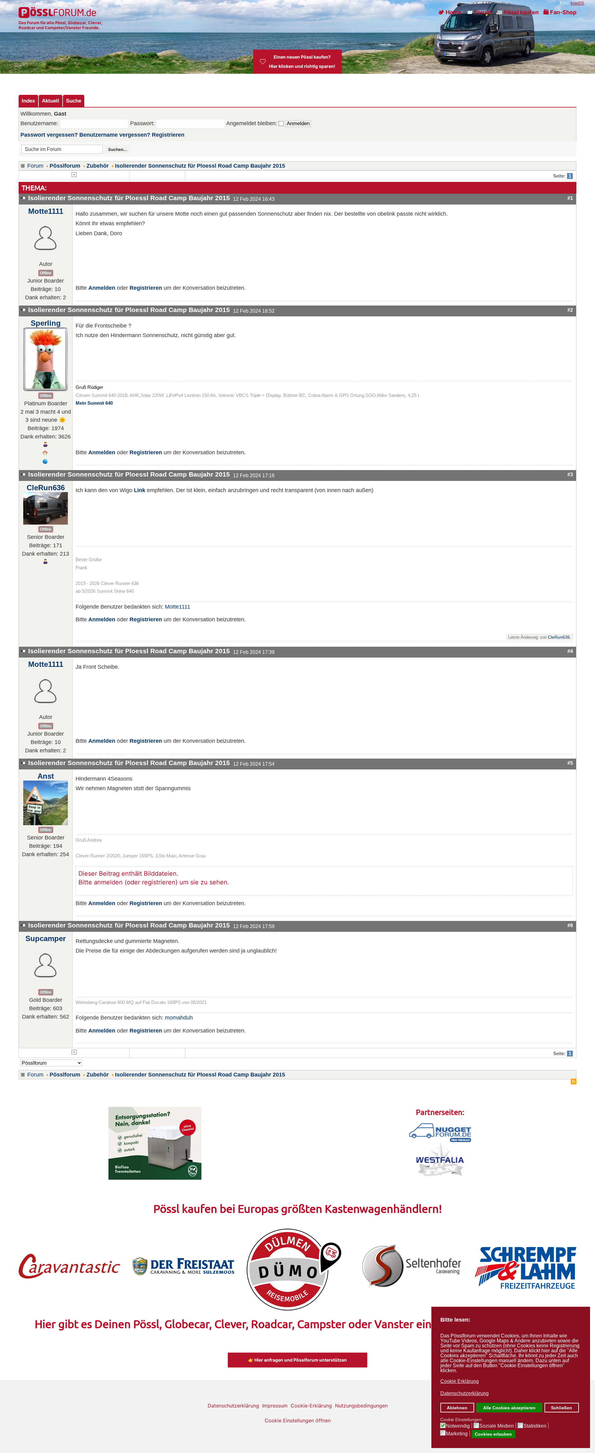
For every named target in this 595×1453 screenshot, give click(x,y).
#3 (570, 474)
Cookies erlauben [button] (493, 1434)
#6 (570, 925)
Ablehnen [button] (457, 1407)
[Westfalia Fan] (440, 1159)
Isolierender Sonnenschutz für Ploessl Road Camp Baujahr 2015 (200, 166)
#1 (570, 198)
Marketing (457, 1433)
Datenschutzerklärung (233, 1405)
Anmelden (101, 288)
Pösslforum (65, 166)
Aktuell (50, 101)
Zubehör (97, 166)
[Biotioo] (154, 1142)
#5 (570, 763)
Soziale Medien (496, 1426)
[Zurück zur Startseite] (58, 12)
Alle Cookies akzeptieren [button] (509, 1407)
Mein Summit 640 (94, 403)
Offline (45, 273)
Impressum (275, 1405)
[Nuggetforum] (440, 1132)
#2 (570, 310)
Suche (73, 101)
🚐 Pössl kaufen (517, 12)
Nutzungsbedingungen (361, 1405)
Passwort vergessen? (49, 135)
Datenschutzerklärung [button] (464, 1393)
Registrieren (168, 135)
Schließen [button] (561, 1407)
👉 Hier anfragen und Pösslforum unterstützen (297, 1360)
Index (28, 101)
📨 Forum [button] (478, 12)
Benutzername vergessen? (114, 135)
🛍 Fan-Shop (559, 12)
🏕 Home (449, 12)
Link (139, 490)
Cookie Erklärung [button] (459, 1381)
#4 (570, 651)
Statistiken (534, 1426)
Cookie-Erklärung (311, 1405)
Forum (35, 166)
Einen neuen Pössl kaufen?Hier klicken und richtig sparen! (302, 61)
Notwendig (458, 1426)
